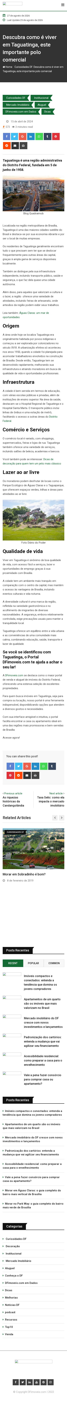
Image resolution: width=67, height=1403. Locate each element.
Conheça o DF (14, 1275)
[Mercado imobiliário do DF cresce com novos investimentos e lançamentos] (12, 1020)
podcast (10, 1312)
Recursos (11, 1319)
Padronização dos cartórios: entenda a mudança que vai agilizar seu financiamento (43, 1042)
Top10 (9, 1327)
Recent (13, 963)
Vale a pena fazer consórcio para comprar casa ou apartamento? (42, 1079)
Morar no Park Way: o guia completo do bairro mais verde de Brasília (33, 1205)
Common (54, 963)
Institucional (40, 97)
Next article (56, 793)
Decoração (12, 1246)
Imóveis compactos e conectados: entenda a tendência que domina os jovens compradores (32, 1112)
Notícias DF (12, 1305)
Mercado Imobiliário (17, 104)
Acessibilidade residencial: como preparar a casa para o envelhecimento (43, 1060)
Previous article (13, 793)
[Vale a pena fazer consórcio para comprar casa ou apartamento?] (12, 1076)
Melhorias (11, 1297)
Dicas (47, 111)
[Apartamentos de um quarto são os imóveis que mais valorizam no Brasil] (12, 1001)
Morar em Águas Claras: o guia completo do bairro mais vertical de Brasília (32, 1192)
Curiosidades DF (23, 66)
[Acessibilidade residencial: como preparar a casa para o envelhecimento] (12, 1058)
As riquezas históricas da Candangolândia (13, 801)
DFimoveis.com (14, 675)
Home (8, 66)
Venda (9, 1334)
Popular (33, 963)
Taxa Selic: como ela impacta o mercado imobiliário (50, 801)
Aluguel (42, 104)
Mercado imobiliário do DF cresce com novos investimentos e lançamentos (43, 1023)
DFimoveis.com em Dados (21, 111)
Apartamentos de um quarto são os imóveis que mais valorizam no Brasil (42, 1004)
